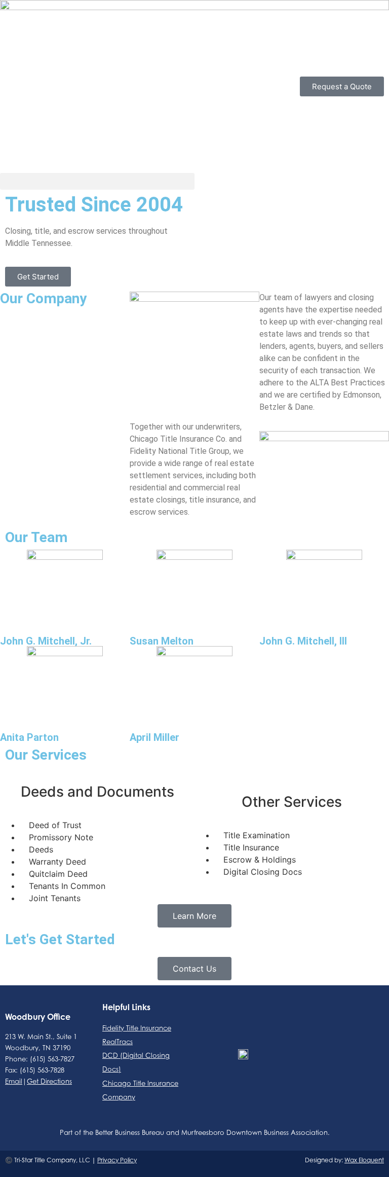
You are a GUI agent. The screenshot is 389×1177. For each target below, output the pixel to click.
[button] (97, 181)
